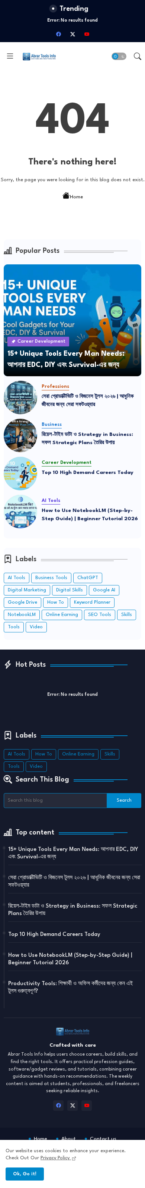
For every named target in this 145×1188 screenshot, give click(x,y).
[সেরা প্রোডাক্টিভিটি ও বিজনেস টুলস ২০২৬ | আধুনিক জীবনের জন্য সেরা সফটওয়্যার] (20, 397)
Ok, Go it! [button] (24, 1174)
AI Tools (16, 577)
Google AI (104, 590)
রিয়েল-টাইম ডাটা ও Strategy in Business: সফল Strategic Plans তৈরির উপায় (87, 439)
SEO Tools (99, 614)
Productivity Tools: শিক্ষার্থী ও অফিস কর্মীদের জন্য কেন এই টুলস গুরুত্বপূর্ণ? (70, 987)
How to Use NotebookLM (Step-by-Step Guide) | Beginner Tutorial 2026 (90, 515)
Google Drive (22, 602)
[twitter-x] (72, 34)
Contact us (103, 1138)
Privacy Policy (56, 1158)
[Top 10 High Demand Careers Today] (20, 473)
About (68, 1138)
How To (55, 602)
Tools (14, 627)
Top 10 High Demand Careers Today (87, 472)
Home (76, 197)
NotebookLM (22, 614)
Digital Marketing (27, 590)
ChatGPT (87, 577)
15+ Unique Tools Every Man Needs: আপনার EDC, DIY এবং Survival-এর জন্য (73, 853)
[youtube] (86, 34)
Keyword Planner (92, 602)
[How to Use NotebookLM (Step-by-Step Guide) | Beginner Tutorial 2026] (20, 511)
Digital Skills (69, 590)
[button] (119, 56)
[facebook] (58, 34)
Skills (126, 614)
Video (36, 627)
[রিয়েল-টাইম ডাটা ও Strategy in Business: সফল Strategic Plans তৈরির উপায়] (20, 435)
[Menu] (10, 56)
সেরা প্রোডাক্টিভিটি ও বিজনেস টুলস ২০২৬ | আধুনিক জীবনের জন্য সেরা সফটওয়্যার (88, 401)
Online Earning (62, 614)
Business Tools (51, 577)
